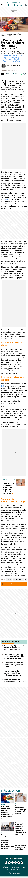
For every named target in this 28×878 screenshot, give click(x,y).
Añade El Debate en (15, 73)
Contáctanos (19, 866)
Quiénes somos (8, 866)
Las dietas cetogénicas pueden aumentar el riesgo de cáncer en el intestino (7, 811)
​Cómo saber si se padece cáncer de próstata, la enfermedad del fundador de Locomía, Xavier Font (13, 58)
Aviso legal (6, 867)
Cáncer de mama (18, 579)
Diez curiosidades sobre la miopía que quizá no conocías (15, 680)
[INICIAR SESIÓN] (26, 5)
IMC (2, 386)
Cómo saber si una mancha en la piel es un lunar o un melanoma (9, 487)
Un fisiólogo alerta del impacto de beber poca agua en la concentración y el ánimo (20, 828)
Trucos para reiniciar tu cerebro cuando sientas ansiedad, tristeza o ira (12, 673)
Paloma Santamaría (14, 65)
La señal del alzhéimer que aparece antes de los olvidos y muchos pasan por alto (15, 656)
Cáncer (9, 579)
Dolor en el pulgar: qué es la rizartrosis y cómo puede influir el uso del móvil (14, 648)
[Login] (26, 5)
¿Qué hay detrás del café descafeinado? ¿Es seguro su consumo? (20, 846)
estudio (6, 200)
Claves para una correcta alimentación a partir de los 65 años (14, 665)
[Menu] (1, 2)
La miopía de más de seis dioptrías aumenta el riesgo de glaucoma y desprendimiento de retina (7, 842)
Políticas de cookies (18, 867)
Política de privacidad (14, 869)
